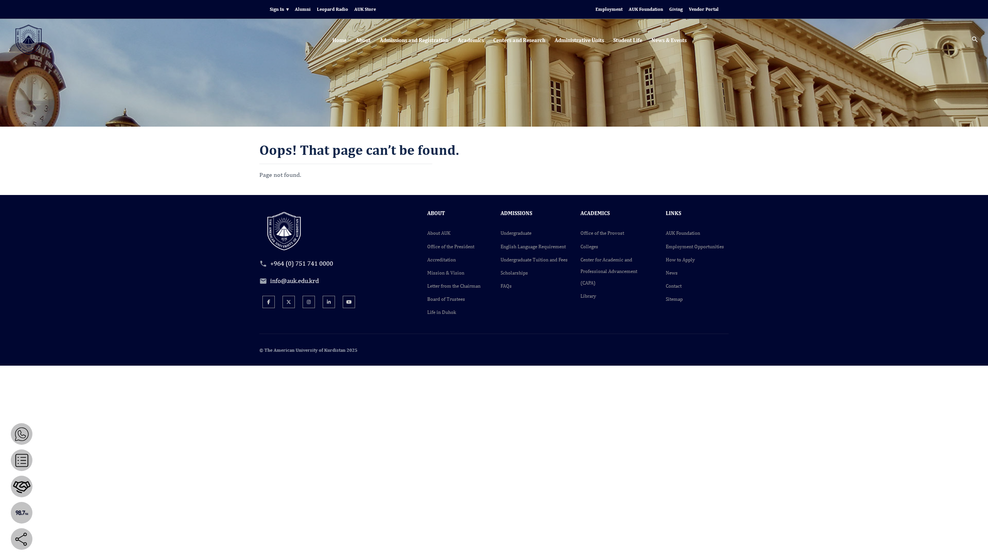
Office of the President (450, 246)
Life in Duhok (441, 312)
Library (588, 296)
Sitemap (674, 299)
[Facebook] (268, 302)
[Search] (974, 40)
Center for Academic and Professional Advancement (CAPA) (608, 271)
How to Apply (680, 260)
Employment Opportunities (695, 246)
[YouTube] (349, 302)
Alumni (303, 9)
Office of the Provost (602, 233)
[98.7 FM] (21, 513)
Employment (609, 9)
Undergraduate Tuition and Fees (534, 260)
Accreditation (441, 260)
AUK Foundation (646, 9)
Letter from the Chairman (453, 286)
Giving (676, 9)
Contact (674, 286)
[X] (289, 302)
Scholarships (514, 273)
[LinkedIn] (329, 302)
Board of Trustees (446, 299)
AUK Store (365, 9)
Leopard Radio (332, 9)
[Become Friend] (21, 486)
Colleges (589, 246)
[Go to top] (976, 544)
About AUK (438, 233)
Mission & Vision (445, 273)
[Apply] (21, 460)
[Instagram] (309, 302)
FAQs (506, 286)
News (672, 273)
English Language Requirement (533, 246)
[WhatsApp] (21, 434)
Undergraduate (516, 233)
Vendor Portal (704, 9)
